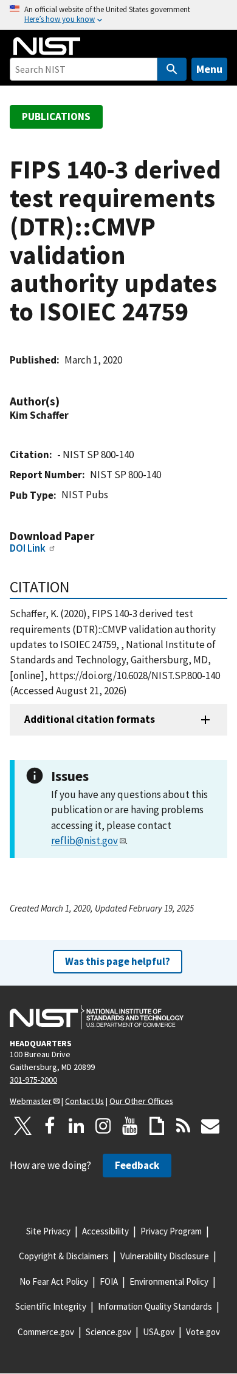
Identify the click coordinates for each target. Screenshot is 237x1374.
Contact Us (84, 1100)
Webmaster (31, 1100)
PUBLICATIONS (56, 116)
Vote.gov (203, 1332)
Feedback (137, 1165)
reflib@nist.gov (84, 840)
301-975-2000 (33, 1079)
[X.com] (23, 1125)
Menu (209, 69)
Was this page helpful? (117, 961)
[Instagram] (103, 1125)
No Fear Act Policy (53, 1281)
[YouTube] (130, 1125)
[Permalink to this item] (66, 401)
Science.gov (108, 1332)
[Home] (46, 46)
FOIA (109, 1281)
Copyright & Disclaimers (64, 1256)
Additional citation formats (89, 719)
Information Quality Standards (155, 1306)
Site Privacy (48, 1231)
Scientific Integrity (50, 1306)
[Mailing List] (210, 1125)
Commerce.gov (46, 1332)
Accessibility (105, 1231)
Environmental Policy (168, 1281)
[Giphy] (156, 1125)
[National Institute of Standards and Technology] (97, 1017)
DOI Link (28, 548)
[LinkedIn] (76, 1125)
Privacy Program (171, 1231)
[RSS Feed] (183, 1125)
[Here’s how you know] (118, 15)
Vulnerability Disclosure (164, 1256)
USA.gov (158, 1332)
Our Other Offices (141, 1100)
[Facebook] (49, 1125)
